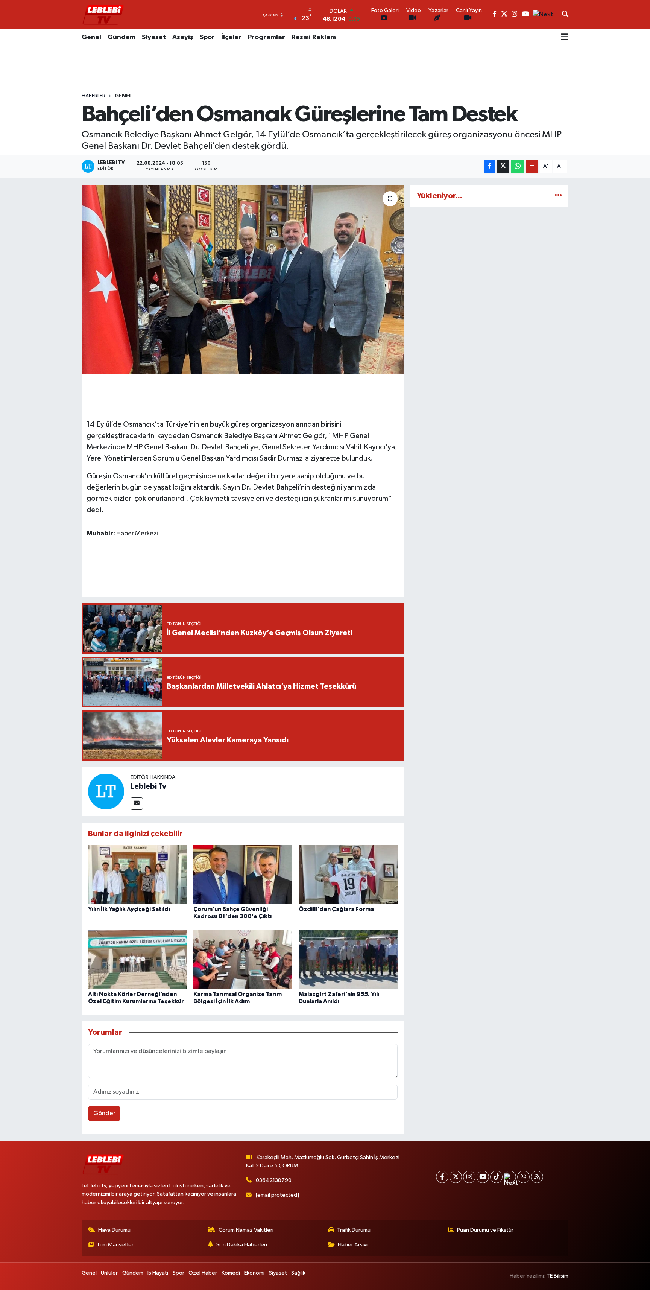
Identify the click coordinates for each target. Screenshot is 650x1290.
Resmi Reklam (314, 37)
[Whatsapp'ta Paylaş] (517, 166)
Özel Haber (202, 1273)
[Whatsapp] (523, 1177)
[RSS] (537, 1177)
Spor (207, 37)
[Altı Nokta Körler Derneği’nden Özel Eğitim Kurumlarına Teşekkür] (137, 959)
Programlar (266, 37)
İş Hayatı (157, 1273)
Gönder (104, 1113)
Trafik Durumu (354, 1230)
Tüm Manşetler (115, 1244)
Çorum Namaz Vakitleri (246, 1230)
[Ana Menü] (564, 37)
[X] (456, 1177)
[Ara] (565, 15)
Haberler (93, 96)
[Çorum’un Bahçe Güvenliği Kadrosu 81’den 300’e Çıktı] (242, 874)
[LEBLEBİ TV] (103, 14)
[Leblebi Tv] (106, 791)
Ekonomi (254, 1273)
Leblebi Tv (148, 786)
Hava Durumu (114, 1230)
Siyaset (154, 37)
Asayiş (182, 37)
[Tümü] (558, 196)
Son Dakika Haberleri (241, 1244)
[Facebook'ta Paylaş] (489, 166)
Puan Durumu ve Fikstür (485, 1230)
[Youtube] (483, 1177)
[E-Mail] (137, 803)
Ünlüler (109, 1273)
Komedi (231, 1273)
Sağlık (298, 1273)
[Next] (510, 1177)
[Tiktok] (496, 1177)
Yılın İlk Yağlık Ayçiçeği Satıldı (129, 909)
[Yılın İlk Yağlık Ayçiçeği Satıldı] (137, 874)
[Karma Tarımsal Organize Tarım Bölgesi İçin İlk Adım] (242, 959)
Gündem (121, 37)
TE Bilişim (557, 1276)
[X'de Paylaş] (503, 166)
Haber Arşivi (353, 1244)
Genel (91, 37)
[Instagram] (469, 1177)
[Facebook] (442, 1177)
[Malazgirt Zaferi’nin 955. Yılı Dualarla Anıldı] (348, 959)
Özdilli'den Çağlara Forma (336, 909)
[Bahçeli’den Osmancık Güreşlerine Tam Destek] (243, 279)
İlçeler (231, 37)
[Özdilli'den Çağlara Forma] (348, 874)
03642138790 (274, 1180)
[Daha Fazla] (532, 166)
